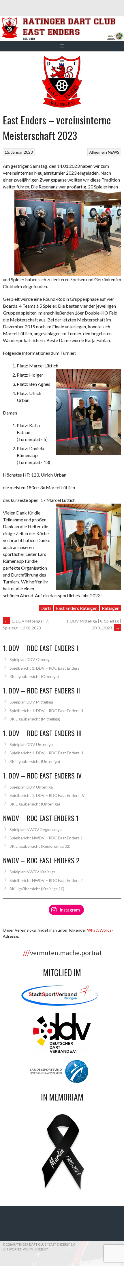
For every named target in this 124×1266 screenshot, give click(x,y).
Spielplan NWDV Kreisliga (33, 871)
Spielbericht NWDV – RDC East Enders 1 (46, 837)
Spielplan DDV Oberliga (31, 659)
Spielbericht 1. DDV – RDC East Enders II (46, 710)
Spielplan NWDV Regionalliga (36, 829)
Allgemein (98, 152)
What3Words (99, 930)
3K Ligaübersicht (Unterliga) (35, 761)
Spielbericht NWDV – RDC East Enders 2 (46, 880)
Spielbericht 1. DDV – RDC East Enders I (46, 668)
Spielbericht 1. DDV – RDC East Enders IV (47, 795)
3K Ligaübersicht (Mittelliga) (35, 718)
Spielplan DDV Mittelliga (31, 702)
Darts (46, 608)
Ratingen (110, 608)
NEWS (113, 152)
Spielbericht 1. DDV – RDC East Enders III (47, 752)
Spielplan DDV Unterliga (31, 744)
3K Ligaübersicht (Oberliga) (34, 676)
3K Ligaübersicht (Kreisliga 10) (37, 888)
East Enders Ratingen (76, 608)
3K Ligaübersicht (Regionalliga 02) (40, 846)
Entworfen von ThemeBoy (25, 1249)
